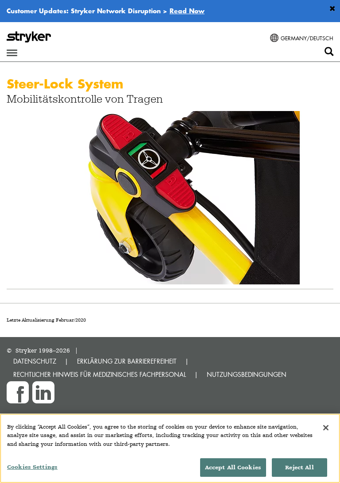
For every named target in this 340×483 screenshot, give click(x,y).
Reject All (299, 467)
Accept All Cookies (233, 467)
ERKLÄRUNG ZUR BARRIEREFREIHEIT (127, 361)
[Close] (326, 427)
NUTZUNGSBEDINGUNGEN (246, 374)
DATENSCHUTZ (34, 361)
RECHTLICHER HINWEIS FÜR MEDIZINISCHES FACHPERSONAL (99, 374)
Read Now (187, 10)
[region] (170, 448)
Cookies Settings (32, 467)
